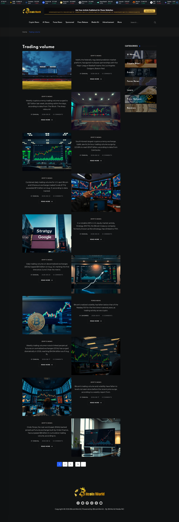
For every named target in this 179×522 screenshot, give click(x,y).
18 (78, 464)
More (119, 22)
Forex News (57, 22)
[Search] (155, 22)
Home (24, 32)
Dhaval (85, 73)
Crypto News (34, 22)
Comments (107, 73)
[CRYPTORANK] (177, 2)
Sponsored (70, 22)
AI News (46, 22)
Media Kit (95, 22)
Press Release (82, 22)
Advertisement (108, 22)
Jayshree (85, 315)
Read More (94, 79)
